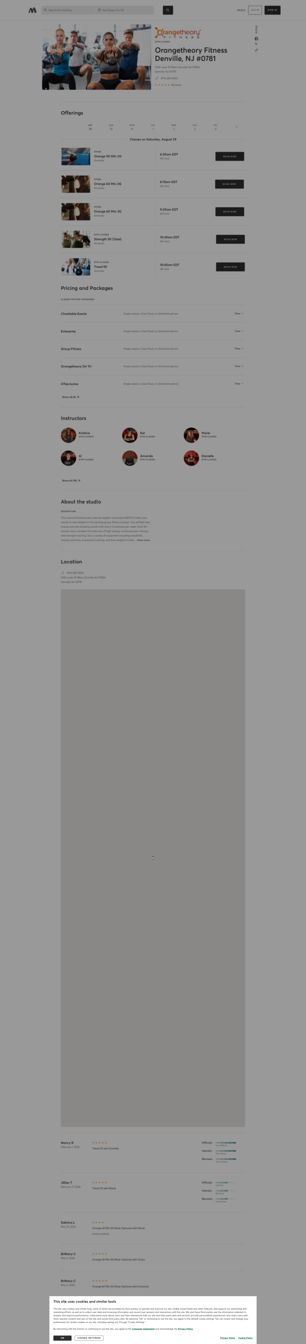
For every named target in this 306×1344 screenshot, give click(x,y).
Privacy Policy (185, 1329)
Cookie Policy (245, 1338)
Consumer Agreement (143, 1329)
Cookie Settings (89, 1338)
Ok (62, 1338)
